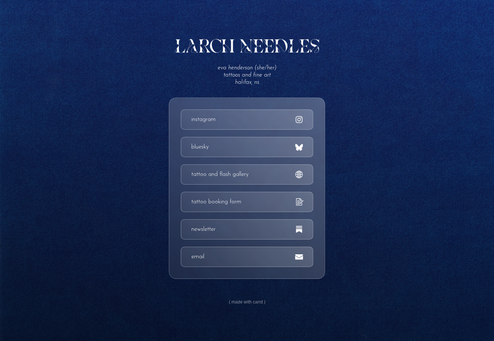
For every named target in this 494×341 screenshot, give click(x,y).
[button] (247, 119)
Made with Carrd (247, 302)
